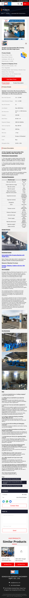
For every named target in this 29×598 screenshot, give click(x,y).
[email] (10, 501)
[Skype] (4, 501)
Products (7, 13)
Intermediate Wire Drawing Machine (18, 13)
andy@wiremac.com (7, 1)
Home (2, 13)
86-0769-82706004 (23, 1)
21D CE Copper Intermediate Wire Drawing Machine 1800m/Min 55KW (20, 560)
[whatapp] (7, 501)
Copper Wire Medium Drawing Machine (12, 485)
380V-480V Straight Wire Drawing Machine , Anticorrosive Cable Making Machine (7, 560)
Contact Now (14, 505)
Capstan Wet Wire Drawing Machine (11, 479)
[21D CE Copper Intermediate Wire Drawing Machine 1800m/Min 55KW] (21, 551)
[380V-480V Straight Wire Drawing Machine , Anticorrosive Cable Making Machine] (7, 551)
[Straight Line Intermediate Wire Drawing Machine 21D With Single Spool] (14, 29)
